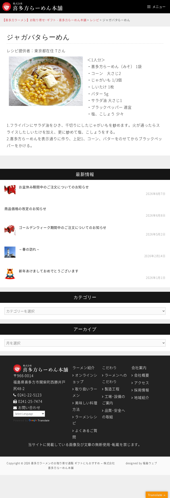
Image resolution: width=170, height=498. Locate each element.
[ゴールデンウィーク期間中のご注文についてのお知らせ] (9, 232)
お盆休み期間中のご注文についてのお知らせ (54, 187)
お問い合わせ (29, 407)
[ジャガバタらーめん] (46, 80)
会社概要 (141, 375)
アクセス (141, 382)
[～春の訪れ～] (9, 254)
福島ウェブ (150, 463)
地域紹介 (141, 397)
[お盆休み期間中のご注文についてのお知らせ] (9, 192)
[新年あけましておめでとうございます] (9, 276)
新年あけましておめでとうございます (48, 270)
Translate (44, 420)
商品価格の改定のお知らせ (25, 208)
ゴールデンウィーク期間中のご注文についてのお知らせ (62, 227)
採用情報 (141, 390)
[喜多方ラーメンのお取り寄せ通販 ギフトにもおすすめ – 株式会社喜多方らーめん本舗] (32, 6)
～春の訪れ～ (29, 249)
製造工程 (112, 388)
